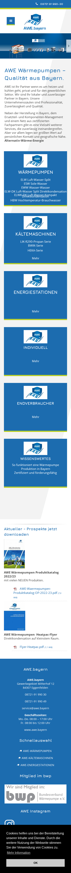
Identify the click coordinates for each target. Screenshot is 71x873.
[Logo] (12, 31)
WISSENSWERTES (35, 458)
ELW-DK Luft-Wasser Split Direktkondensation (36, 191)
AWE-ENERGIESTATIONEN (37, 765)
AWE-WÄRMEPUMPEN (37, 751)
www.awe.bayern (35, 730)
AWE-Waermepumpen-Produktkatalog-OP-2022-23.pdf (37, 593)
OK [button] (36, 862)
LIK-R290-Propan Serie (35, 241)
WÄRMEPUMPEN (35, 171)
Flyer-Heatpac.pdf (36, 647)
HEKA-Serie (35, 250)
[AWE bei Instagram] (35, 825)
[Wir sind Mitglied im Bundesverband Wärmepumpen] (35, 793)
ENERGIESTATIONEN (35, 291)
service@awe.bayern (35, 708)
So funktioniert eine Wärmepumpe (35, 464)
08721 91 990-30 (51, 3)
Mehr (35, 258)
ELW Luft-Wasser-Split (35, 179)
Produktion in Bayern (35, 468)
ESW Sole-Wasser (35, 183)
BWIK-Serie (35, 245)
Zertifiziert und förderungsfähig (35, 472)
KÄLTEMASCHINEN (35, 233)
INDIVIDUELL (35, 347)
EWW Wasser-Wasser (35, 187)
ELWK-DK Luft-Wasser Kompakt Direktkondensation (35, 195)
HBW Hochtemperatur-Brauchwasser (35, 200)
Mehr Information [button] (18, 852)
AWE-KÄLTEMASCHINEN (37, 758)
